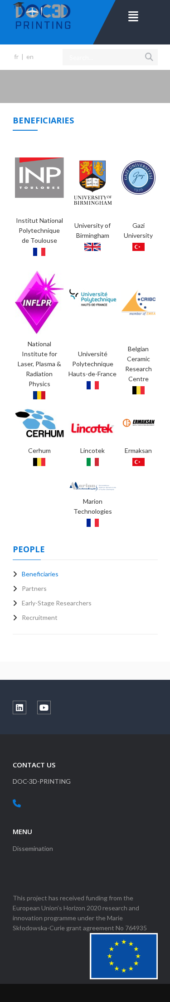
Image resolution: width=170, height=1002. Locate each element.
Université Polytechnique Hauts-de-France (92, 364)
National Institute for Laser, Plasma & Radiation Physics (39, 364)
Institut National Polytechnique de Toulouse (39, 230)
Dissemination (33, 848)
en (30, 56)
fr (16, 56)
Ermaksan (138, 450)
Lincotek (92, 450)
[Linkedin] (19, 707)
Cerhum (39, 450)
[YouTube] (44, 707)
